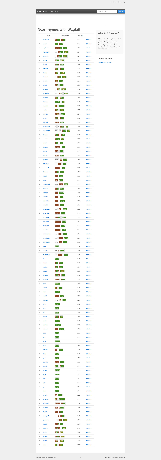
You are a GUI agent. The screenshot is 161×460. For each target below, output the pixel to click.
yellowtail (46, 163)
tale (44, 308)
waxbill (45, 101)
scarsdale (46, 221)
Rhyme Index (53, 457)
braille (45, 370)
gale (44, 387)
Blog (124, 2)
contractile (46, 52)
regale (45, 395)
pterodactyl (46, 126)
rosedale (46, 230)
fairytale (45, 300)
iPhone (111, 2)
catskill (45, 139)
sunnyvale (46, 416)
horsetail (45, 147)
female (45, 411)
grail (44, 374)
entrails (45, 106)
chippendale (47, 234)
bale (44, 246)
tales (44, 304)
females (45, 407)
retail (44, 180)
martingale (46, 238)
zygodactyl (46, 130)
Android (116, 2)
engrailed (46, 399)
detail (45, 176)
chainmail (46, 403)
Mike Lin (41, 457)
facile (44, 432)
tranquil (45, 428)
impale (45, 349)
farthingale (46, 254)
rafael (45, 263)
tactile (45, 60)
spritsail (45, 279)
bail (44, 378)
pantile (45, 271)
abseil (45, 44)
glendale (45, 114)
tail (44, 312)
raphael (45, 267)
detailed (45, 192)
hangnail (45, 135)
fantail (45, 64)
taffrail (45, 118)
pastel (45, 316)
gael (44, 391)
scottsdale (46, 217)
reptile (45, 110)
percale (45, 362)
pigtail (45, 85)
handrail (45, 275)
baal (44, 258)
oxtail (44, 143)
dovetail (45, 196)
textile (45, 72)
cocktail (45, 188)
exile (44, 444)
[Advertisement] (72, 21)
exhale (45, 366)
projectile (46, 93)
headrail (45, 97)
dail (44, 337)
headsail (45, 68)
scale (44, 321)
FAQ (120, 2)
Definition (88, 39)
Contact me (46, 457)
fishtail (45, 155)
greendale (46, 213)
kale (44, 354)
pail (44, 358)
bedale (45, 424)
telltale (45, 81)
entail (45, 287)
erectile (45, 89)
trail (44, 283)
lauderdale (46, 209)
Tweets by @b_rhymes (104, 62)
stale (44, 292)
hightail (45, 122)
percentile (46, 420)
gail (44, 382)
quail (44, 341)
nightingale (46, 242)
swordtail (46, 168)
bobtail (45, 172)
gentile (45, 440)
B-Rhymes (50, 4)
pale (44, 345)
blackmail (46, 39)
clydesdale (46, 48)
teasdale (45, 205)
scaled (45, 325)
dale (44, 333)
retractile (46, 56)
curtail (45, 296)
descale (45, 329)
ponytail (45, 159)
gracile (45, 436)
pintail (45, 151)
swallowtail (46, 184)
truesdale (46, 225)
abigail (45, 250)
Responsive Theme (109, 457)
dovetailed (46, 201)
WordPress (122, 457)
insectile (45, 77)
